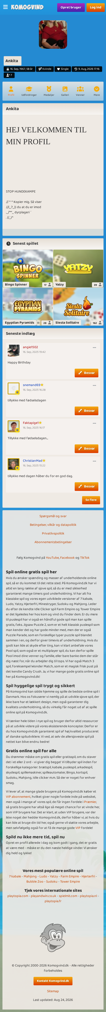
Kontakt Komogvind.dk (53, 981)
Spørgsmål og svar (53, 516)
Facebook (67, 557)
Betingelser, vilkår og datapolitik (53, 525)
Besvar (89, 373)
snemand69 (31, 385)
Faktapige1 (31, 423)
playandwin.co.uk (43, 896)
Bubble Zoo (34, 881)
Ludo (43, 876)
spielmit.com (68, 896)
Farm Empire (70, 876)
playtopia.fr (53, 901)
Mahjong (30, 876)
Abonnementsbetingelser (53, 542)
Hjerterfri (88, 876)
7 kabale (15, 876)
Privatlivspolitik (53, 533)
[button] (97, 92)
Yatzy (54, 876)
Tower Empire (70, 881)
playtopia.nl (88, 896)
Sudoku (51, 881)
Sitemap (53, 991)
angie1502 (30, 347)
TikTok (84, 557)
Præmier (90, 802)
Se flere (91, 500)
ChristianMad (32, 460)
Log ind (95, 7)
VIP (77, 828)
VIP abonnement (18, 796)
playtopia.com (17, 896)
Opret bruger (71, 7)
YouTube (52, 557)
